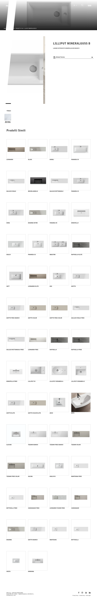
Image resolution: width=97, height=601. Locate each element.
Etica (15, 595)
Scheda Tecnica (60, 57)
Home (5, 28)
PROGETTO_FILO (19, 28)
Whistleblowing (9, 595)
